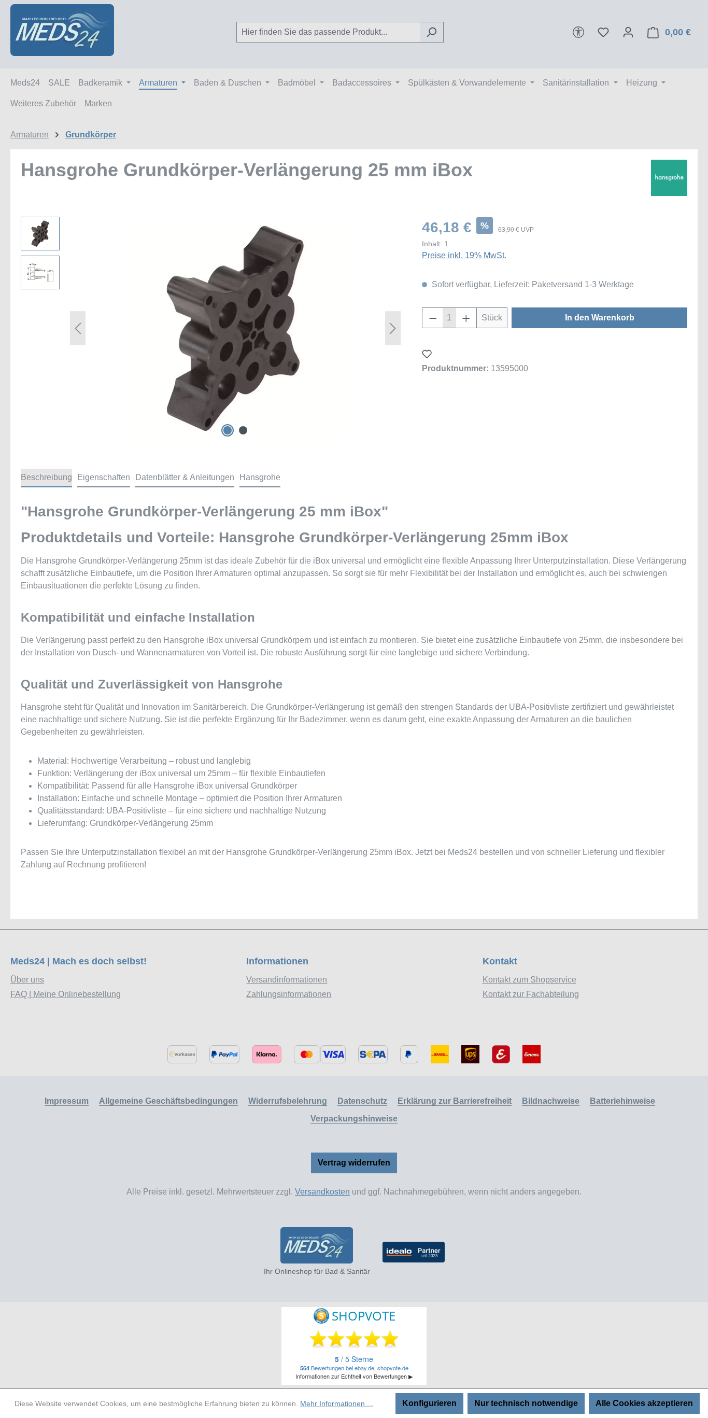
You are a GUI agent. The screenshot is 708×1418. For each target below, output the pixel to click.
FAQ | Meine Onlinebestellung (65, 994)
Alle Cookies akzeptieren (644, 1403)
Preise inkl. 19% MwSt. (464, 255)
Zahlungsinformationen (288, 994)
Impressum (67, 1101)
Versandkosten (322, 1191)
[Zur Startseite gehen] (62, 30)
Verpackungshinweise (354, 1118)
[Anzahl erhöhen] (466, 317)
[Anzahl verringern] (433, 317)
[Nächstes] (393, 328)
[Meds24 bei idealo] (414, 1252)
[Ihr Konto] (628, 32)
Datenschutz (362, 1101)
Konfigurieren (429, 1403)
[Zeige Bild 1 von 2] (227, 430)
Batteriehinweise (622, 1101)
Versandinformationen (286, 979)
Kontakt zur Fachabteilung (531, 994)
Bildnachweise (550, 1101)
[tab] (46, 478)
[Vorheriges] (78, 328)
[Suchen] (431, 32)
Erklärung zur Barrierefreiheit (455, 1101)
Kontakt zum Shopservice (529, 979)
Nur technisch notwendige (526, 1403)
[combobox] (328, 32)
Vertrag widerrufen (354, 1162)
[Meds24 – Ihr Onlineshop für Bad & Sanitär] (316, 1245)
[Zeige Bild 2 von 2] (243, 430)
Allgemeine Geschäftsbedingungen (168, 1101)
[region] (211, 328)
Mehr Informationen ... (336, 1403)
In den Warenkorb (599, 317)
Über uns (27, 979)
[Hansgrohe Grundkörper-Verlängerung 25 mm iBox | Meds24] (235, 328)
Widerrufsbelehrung (287, 1101)
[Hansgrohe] (669, 178)
